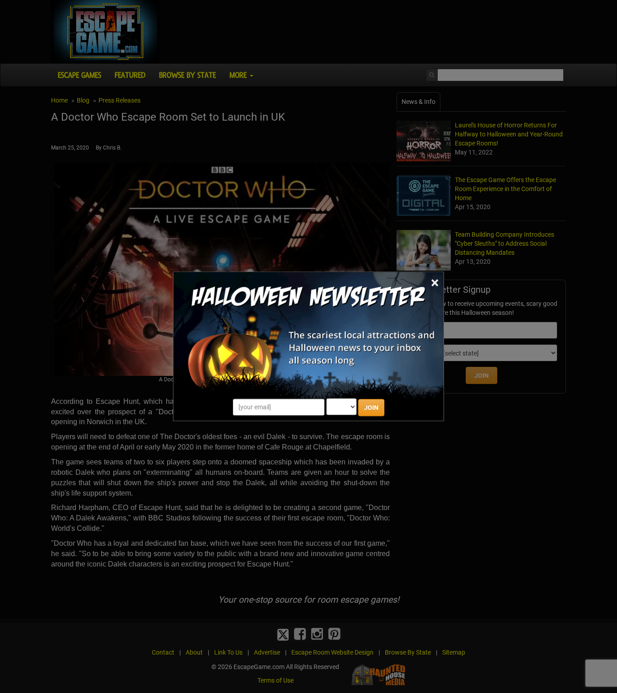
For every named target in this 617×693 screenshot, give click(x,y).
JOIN (371, 408)
